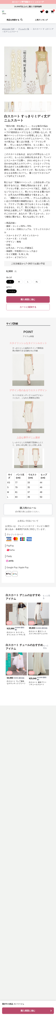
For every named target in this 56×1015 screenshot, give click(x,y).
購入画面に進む (28, 299)
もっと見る (46, 597)
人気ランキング (41, 20)
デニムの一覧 (23, 29)
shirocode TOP (8, 29)
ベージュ (11, 291)
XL (37, 282)
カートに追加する (28, 307)
